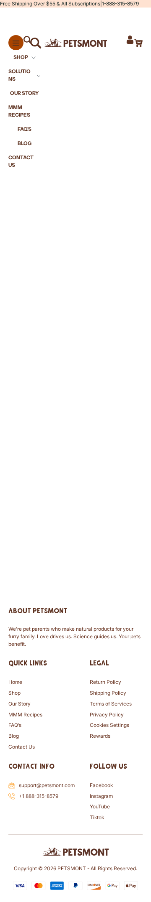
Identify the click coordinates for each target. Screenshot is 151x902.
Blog (13, 736)
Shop (14, 693)
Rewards (100, 736)
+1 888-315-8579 (38, 796)
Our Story (19, 703)
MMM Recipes (25, 714)
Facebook (101, 785)
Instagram (101, 796)
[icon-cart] (138, 42)
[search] (31, 42)
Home (15, 682)
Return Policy (105, 682)
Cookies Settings (109, 725)
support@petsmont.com (47, 785)
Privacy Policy (107, 714)
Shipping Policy (108, 693)
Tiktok (97, 817)
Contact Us (21, 746)
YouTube (100, 806)
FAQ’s (14, 725)
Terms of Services (111, 703)
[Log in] (130, 42)
